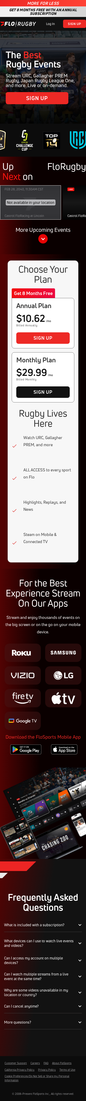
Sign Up (74, 24)
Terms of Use (67, 1070)
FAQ (46, 1063)
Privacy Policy (47, 1070)
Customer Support (16, 1063)
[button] (43, 236)
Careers (35, 1063)
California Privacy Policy (19, 1070)
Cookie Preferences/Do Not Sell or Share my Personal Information (37, 1078)
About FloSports (62, 1063)
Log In (50, 24)
